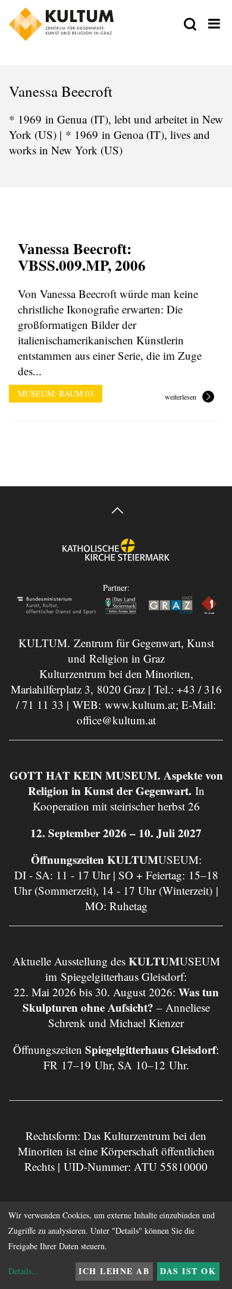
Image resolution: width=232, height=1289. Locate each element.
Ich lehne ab (114, 1271)
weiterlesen (180, 397)
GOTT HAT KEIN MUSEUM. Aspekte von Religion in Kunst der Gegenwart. (116, 783)
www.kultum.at (140, 704)
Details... (23, 1271)
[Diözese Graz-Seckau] (116, 558)
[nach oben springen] (116, 512)
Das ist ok (188, 1271)
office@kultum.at (116, 719)
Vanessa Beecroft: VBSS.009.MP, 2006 (82, 256)
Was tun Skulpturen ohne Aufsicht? (121, 999)
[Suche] (190, 25)
